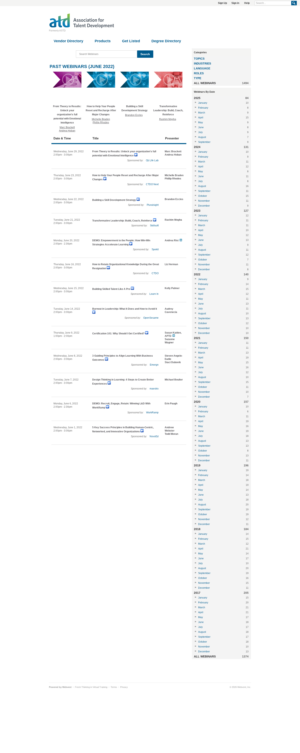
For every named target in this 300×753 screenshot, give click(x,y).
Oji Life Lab (152, 160)
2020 (197, 401)
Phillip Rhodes (101, 122)
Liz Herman (171, 264)
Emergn (154, 364)
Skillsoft (154, 225)
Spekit (155, 249)
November (204, 200)
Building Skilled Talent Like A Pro (111, 289)
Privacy (124, 687)
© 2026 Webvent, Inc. (240, 687)
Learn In (154, 294)
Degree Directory (166, 41)
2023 (197, 210)
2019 (197, 465)
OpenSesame (151, 317)
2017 (197, 592)
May (200, 122)
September (204, 142)
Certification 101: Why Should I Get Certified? (118, 333)
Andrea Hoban (67, 130)
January (202, 102)
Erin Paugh (171, 403)
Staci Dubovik (173, 362)
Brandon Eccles (134, 115)
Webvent (67, 687)
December (204, 205)
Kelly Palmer (172, 288)
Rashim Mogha (167, 119)
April (200, 117)
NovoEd (154, 436)
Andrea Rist (172, 240)
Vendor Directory (68, 41)
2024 (197, 147)
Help (247, 3)
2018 (197, 529)
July (200, 132)
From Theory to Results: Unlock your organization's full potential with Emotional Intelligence (67, 114)
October (202, 196)
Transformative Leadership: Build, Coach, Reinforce (168, 110)
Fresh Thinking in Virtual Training (91, 687)
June (201, 127)
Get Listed (131, 41)
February (203, 107)
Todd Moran (171, 434)
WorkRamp (152, 412)
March (201, 112)
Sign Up (222, 3)
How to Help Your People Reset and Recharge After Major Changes (101, 110)
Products (103, 41)
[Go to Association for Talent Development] (81, 27)
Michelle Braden (101, 119)
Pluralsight (153, 205)
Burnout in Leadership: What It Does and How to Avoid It (124, 308)
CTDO (155, 273)
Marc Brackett (67, 127)
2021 (197, 338)
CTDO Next (152, 184)
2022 (197, 274)
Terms (114, 687)
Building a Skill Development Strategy (114, 200)
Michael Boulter (174, 379)
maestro (154, 388)
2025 (197, 98)
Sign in (235, 3)
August (202, 137)
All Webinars (205, 83)
